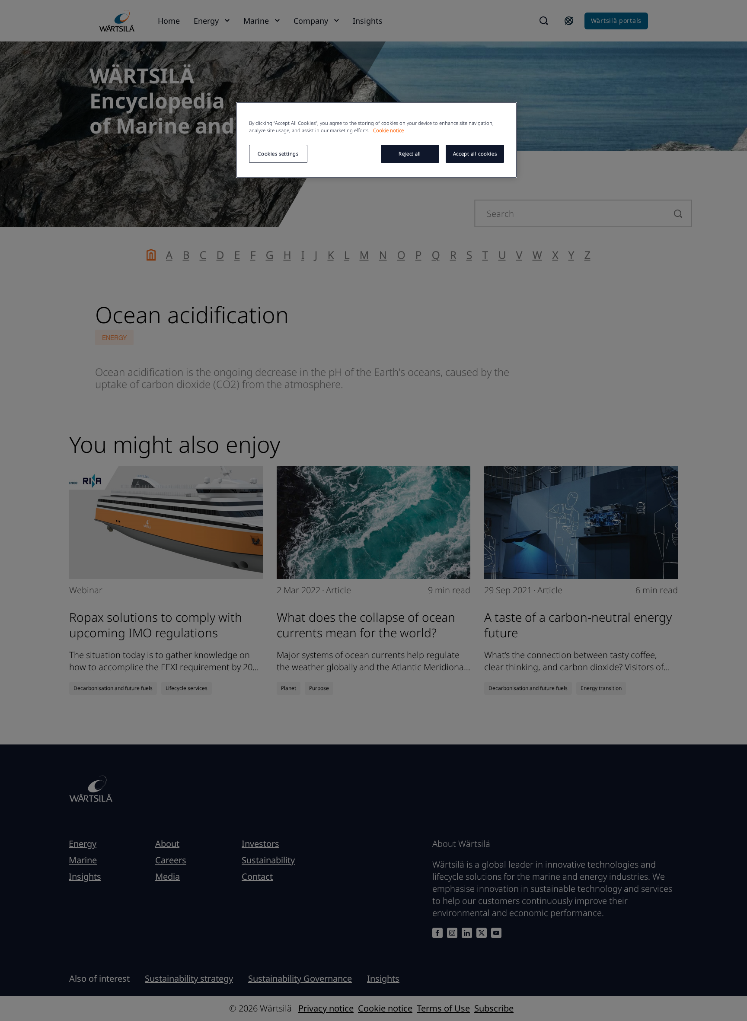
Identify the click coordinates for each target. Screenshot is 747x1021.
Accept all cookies (475, 153)
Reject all (410, 153)
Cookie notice (388, 130)
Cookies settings (278, 153)
